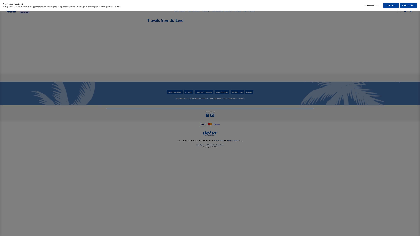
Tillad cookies (408, 5)
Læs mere (117, 7)
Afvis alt (391, 5)
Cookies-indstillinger (372, 5)
